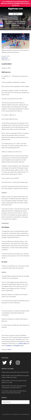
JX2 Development (24, 414)
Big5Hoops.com (15, 8)
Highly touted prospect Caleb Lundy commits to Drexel (15, 372)
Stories (9, 349)
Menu (17, 14)
